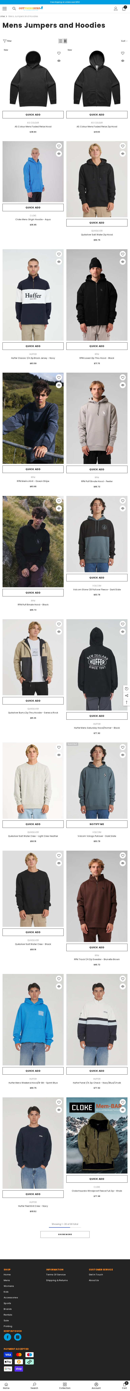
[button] (60, 41)
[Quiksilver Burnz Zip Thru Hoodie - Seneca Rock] (33, 657)
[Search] (14, 9)
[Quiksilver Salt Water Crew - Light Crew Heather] (33, 780)
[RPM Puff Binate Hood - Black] (33, 541)
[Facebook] (7, 1337)
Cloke (33, 215)
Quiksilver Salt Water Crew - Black (33, 944)
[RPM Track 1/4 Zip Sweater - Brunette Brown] (96, 896)
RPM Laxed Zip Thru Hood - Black (97, 358)
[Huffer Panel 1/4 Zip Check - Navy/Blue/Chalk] (96, 1019)
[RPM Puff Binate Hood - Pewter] (96, 418)
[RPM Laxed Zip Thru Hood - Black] (96, 295)
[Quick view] (59, 61)
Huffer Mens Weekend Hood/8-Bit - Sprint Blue (33, 1082)
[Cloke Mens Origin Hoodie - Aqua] (33, 171)
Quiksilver (97, 230)
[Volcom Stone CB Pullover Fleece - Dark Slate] (96, 534)
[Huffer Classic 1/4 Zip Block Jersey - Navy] (33, 295)
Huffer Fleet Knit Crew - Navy (33, 1206)
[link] (34, 1385)
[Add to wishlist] (59, 53)
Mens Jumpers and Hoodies (23, 16)
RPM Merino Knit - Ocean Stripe (33, 481)
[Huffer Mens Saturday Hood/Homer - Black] (96, 665)
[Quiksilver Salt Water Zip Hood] (96, 179)
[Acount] (116, 8)
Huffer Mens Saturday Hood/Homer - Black (97, 727)
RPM (97, 354)
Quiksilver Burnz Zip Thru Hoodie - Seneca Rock (33, 712)
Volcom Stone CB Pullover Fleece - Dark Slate (97, 589)
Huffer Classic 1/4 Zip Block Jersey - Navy (33, 358)
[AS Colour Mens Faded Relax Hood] (33, 78)
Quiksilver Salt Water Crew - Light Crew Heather (33, 836)
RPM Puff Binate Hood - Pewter (97, 481)
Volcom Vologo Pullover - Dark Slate (97, 836)
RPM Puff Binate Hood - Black (33, 604)
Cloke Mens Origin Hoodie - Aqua (33, 219)
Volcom (96, 585)
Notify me (97, 824)
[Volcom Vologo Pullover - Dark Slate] (96, 780)
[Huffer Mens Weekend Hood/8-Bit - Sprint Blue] (33, 1019)
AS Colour (33, 122)
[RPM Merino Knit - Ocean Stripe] (33, 418)
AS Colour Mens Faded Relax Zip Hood (97, 126)
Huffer (33, 354)
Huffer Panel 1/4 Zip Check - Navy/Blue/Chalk (97, 1082)
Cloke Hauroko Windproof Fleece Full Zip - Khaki (97, 1190)
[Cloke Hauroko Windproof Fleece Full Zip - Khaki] (96, 1135)
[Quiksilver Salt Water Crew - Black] (33, 889)
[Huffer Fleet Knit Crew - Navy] (33, 1143)
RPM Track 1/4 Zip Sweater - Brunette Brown (97, 959)
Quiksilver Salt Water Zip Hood (97, 234)
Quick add (33, 114)
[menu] (5, 9)
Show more (65, 1234)
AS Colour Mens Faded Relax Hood (33, 126)
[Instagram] (17, 1337)
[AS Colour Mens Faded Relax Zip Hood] (96, 78)
